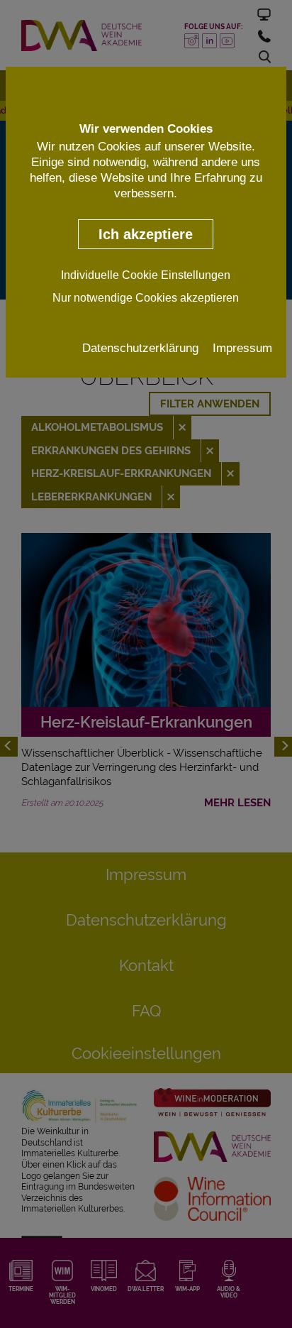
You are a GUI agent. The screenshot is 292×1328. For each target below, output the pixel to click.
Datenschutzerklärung (140, 347)
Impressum (242, 347)
